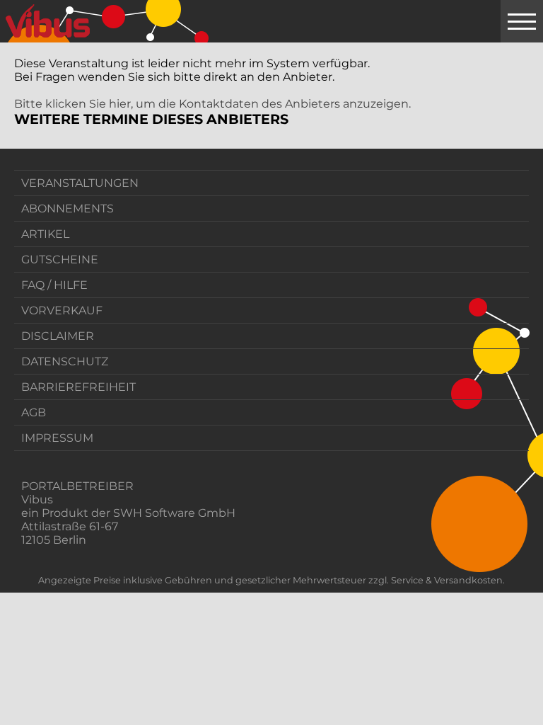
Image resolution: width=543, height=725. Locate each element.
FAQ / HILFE (54, 285)
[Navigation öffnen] (522, 21)
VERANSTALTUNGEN (80, 183)
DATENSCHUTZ (64, 361)
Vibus (37, 499)
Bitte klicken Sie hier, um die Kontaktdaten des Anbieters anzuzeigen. (212, 103)
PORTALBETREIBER (77, 486)
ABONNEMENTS (67, 208)
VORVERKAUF (62, 310)
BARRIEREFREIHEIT (78, 387)
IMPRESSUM (57, 438)
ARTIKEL (45, 234)
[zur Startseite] (47, 21)
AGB (33, 412)
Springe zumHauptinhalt (12, 12)
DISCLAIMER (57, 336)
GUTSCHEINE (59, 259)
